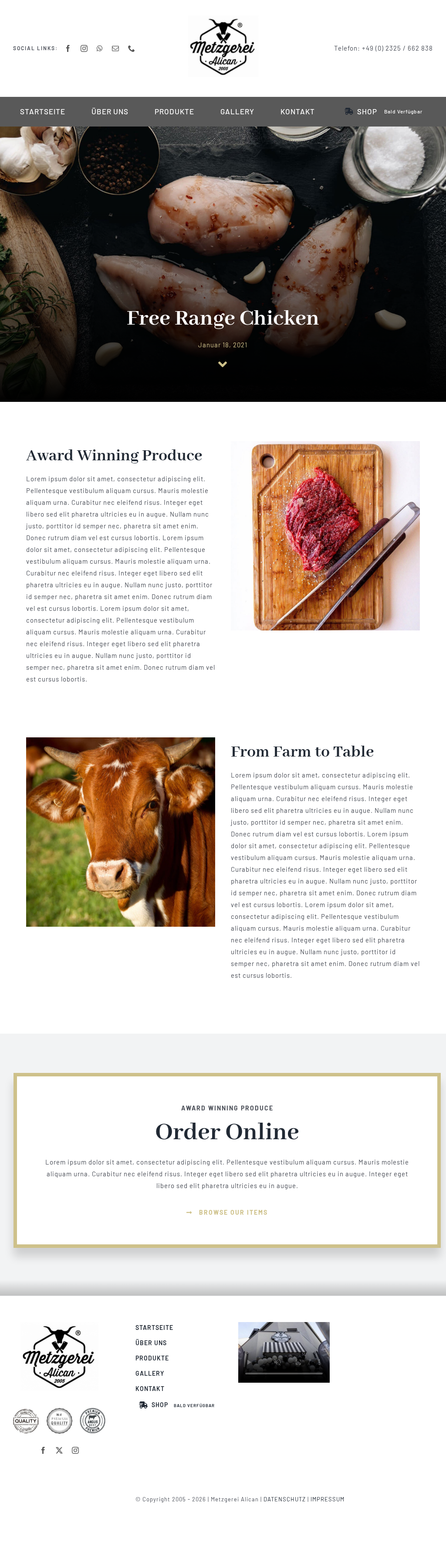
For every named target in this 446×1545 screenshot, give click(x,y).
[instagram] (84, 48)
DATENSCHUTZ (285, 1499)
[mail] (115, 48)
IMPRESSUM (328, 1499)
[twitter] (59, 1450)
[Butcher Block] (59, 1325)
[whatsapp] (100, 48)
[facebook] (68, 48)
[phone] (131, 48)
